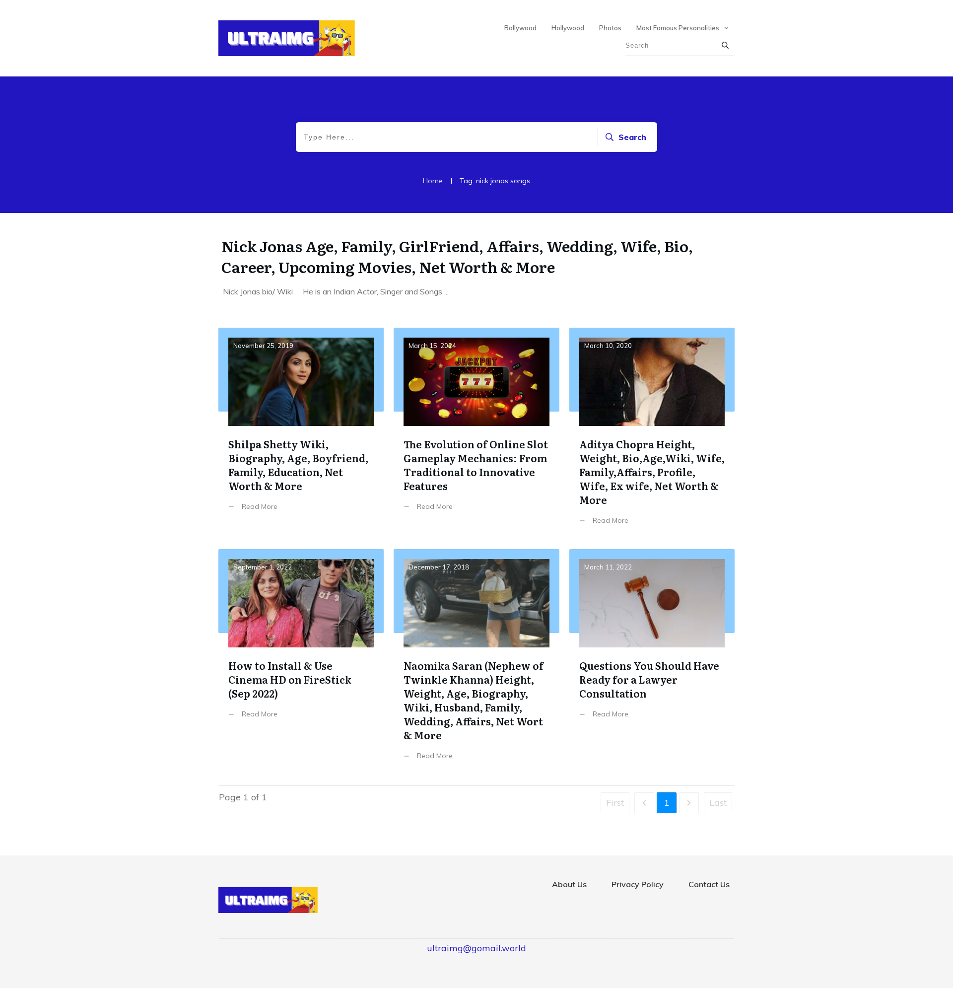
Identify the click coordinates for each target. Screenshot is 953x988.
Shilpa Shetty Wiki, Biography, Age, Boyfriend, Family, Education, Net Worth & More (301, 434)
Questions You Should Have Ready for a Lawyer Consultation (652, 662)
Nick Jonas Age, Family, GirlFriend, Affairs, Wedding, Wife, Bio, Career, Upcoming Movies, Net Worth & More (457, 256)
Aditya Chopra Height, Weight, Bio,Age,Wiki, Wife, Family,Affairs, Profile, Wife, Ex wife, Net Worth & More (652, 434)
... (446, 291)
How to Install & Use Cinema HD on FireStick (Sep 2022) (301, 662)
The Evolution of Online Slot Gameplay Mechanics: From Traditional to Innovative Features (476, 434)
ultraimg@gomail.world (476, 948)
